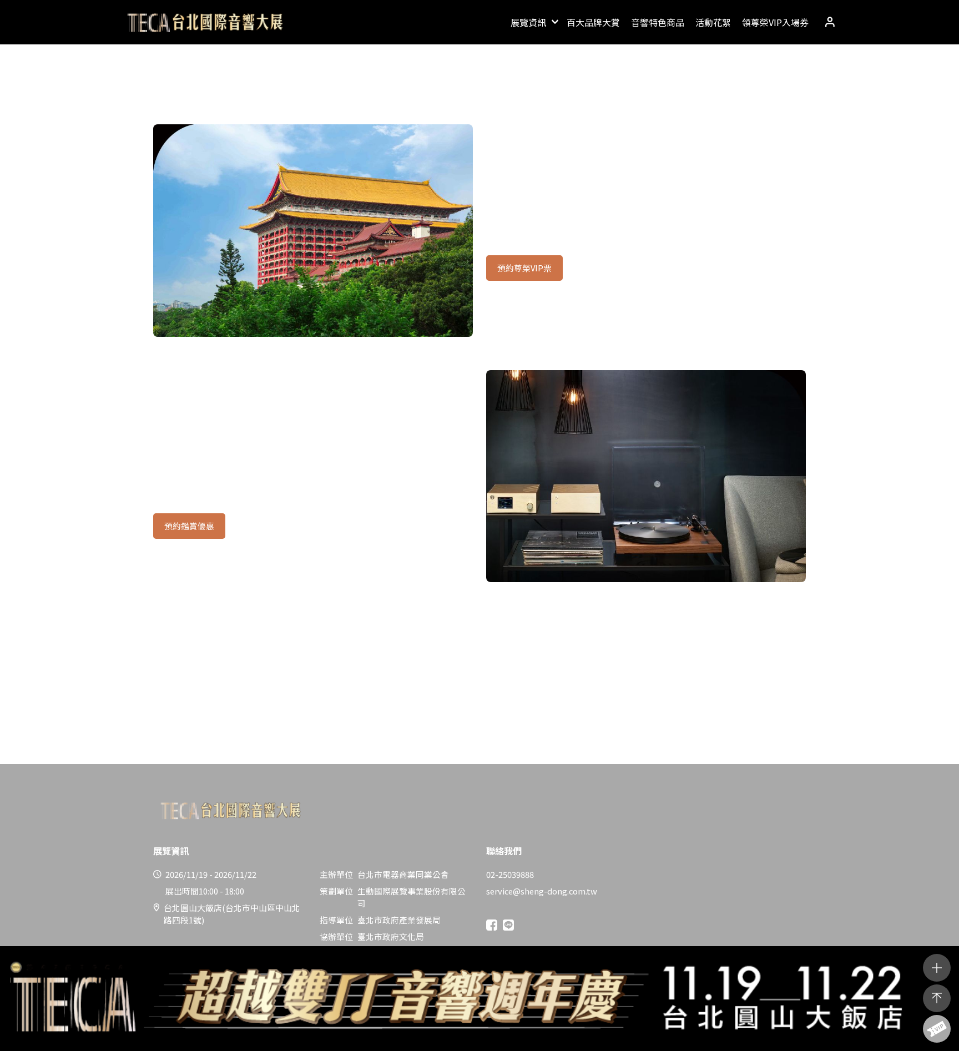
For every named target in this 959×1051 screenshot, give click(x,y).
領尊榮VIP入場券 (775, 22)
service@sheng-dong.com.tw (541, 891)
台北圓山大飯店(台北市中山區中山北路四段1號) (232, 914)
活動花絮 (713, 22)
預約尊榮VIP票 (524, 268)
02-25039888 (510, 874)
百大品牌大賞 (593, 22)
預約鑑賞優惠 (189, 526)
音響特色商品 (657, 22)
